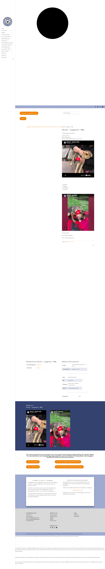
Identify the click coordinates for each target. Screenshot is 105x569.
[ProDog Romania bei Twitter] (55, 527)
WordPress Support (59, 533)
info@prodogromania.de (77, 490)
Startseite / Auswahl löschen (29, 113)
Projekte (3, 32)
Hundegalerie (29, 126)
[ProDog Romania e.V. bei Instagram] (53, 527)
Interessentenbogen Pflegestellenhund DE (68, 462)
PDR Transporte (44, 126)
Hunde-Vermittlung (5, 34)
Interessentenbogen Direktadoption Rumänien (69, 467)
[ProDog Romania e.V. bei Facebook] (51, 527)
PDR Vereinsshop (53, 514)
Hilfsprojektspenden (5, 38)
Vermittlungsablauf (32, 462)
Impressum (3, 55)
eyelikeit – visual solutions (43, 533)
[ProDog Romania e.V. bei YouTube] (57, 527)
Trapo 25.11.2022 (57, 126)
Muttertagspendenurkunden (7, 42)
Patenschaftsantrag (32, 467)
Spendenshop (4, 40)
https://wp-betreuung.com (78, 533)
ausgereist (39, 364)
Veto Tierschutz (53, 520)
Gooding (51, 517)
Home (2, 28)
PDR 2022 (51, 126)
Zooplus (51, 519)
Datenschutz (4, 57)
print (93, 245)
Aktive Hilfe (3, 53)
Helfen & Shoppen (5, 51)
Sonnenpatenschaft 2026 (6, 44)
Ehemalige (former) (36, 126)
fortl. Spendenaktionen (6, 36)
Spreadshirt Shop (53, 516)
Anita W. (38, 367)
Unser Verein (4, 30)
